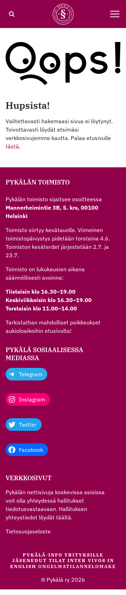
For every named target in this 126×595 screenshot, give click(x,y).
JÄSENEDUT (29, 561)
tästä (12, 146)
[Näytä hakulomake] (12, 14)
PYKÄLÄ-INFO (43, 555)
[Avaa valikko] (114, 14)
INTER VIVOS (87, 561)
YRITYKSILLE (84, 555)
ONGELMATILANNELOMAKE (77, 566)
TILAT (57, 561)
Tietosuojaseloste (28, 531)
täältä (63, 517)
